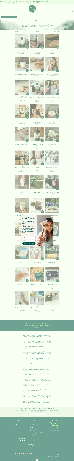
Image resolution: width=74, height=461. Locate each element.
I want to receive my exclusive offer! (29, 243)
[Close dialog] (52, 216)
